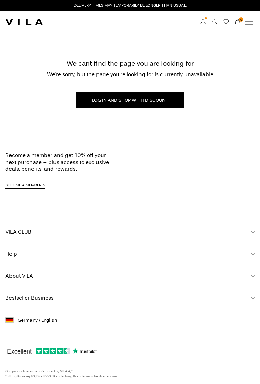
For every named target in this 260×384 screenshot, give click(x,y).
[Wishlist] (226, 21)
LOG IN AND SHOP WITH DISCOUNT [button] (130, 100)
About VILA (19, 276)
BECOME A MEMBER (23, 185)
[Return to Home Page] (24, 22)
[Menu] (249, 21)
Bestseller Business (29, 298)
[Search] (214, 21)
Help (11, 254)
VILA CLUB (18, 232)
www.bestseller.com (101, 376)
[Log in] (203, 21)
